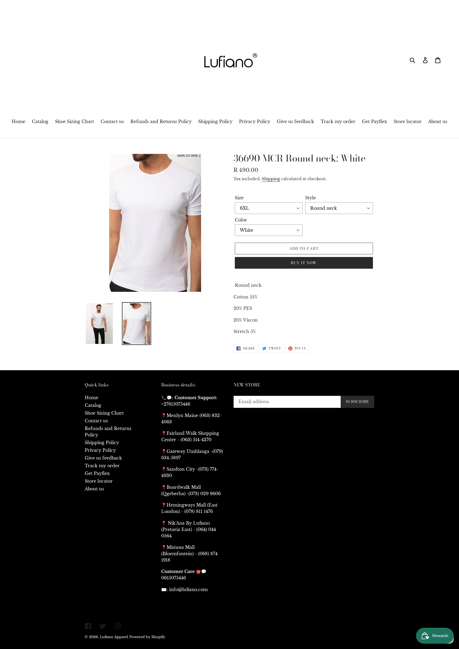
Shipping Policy (102, 442)
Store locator (99, 481)
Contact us (96, 420)
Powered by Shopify (147, 637)
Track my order (102, 465)
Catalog (93, 405)
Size (239, 197)
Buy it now (304, 263)
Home (91, 397)
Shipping (271, 178)
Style (310, 197)
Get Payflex (97, 473)
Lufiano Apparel (114, 637)
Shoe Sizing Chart (104, 413)
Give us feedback (103, 458)
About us (94, 488)
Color (241, 219)
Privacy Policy (100, 450)
